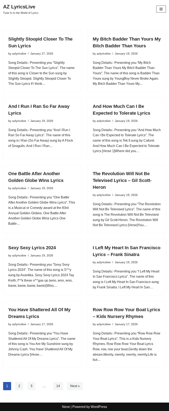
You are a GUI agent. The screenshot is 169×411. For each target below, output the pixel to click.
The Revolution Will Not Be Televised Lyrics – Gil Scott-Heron (122, 180)
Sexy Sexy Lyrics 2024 (32, 247)
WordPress (99, 407)
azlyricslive (19, 53)
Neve (66, 407)
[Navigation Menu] (161, 9)
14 (58, 386)
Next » (75, 386)
